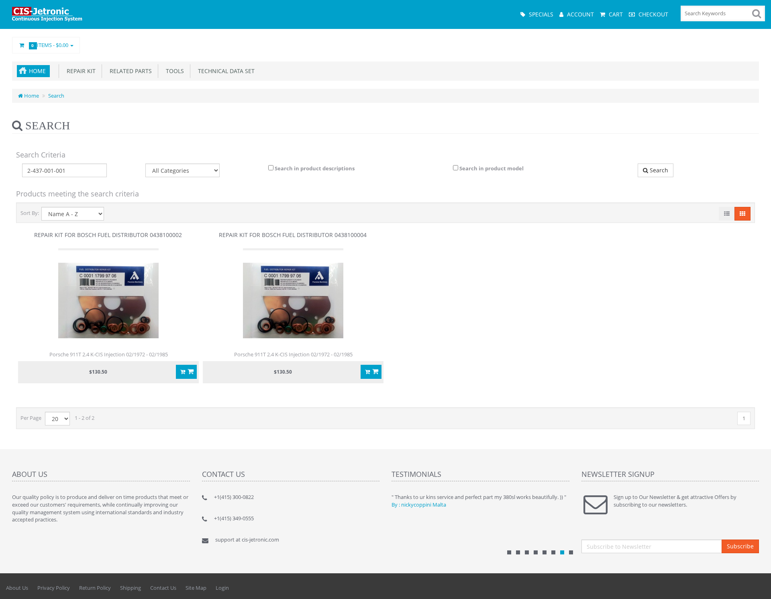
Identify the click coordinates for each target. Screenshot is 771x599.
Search (56, 95)
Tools (173, 71)
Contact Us (163, 587)
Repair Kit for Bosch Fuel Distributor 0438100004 (293, 235)
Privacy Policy (53, 587)
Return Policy (95, 587)
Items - (50, 45)
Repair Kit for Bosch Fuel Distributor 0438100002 (108, 235)
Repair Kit (79, 71)
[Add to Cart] (186, 372)
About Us (17, 587)
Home (37, 71)
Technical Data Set (225, 71)
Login (222, 587)
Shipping (130, 587)
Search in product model (491, 168)
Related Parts (129, 71)
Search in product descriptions (314, 168)
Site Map (196, 587)
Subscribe (740, 546)
